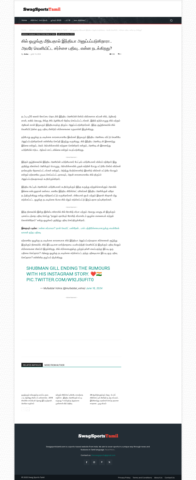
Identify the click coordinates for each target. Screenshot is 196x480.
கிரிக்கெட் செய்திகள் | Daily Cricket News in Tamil (48, 30)
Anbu (26, 54)
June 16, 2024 (94, 288)
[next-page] (28, 409)
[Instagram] (94, 462)
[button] (171, 20)
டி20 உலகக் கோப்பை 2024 (66, 34)
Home (23, 30)
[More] (51, 351)
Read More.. (110, 450)
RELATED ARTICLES (32, 365)
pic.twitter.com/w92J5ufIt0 (60, 279)
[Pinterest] (37, 351)
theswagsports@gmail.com (103, 455)
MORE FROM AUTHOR (54, 365)
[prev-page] (23, 409)
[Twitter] (31, 351)
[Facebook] (24, 351)
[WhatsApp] (44, 351)
